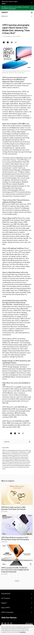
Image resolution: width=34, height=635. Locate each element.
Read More (23, 632)
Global (3, 3)
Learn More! (12, 8)
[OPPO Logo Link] (4, 12)
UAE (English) (29, 623)
